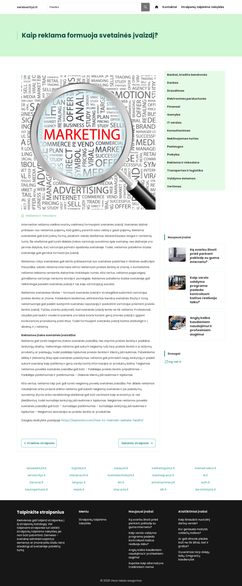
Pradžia (156, 7)
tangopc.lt (79, 482)
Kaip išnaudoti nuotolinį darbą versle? (194, 521)
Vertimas (174, 186)
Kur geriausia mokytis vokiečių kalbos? (193, 531)
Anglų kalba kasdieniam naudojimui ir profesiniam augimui (201, 326)
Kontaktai (169, 7)
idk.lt (163, 489)
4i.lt (205, 475)
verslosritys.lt (37, 475)
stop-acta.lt (120, 489)
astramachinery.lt (163, 482)
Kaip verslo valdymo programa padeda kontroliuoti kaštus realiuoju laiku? (203, 289)
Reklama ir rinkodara (183, 162)
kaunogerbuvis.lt (36, 489)
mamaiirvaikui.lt (205, 468)
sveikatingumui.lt (163, 468)
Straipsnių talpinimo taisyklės (202, 7)
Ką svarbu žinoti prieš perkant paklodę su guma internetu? (204, 255)
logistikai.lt (79, 468)
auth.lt (205, 482)
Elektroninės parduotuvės (186, 99)
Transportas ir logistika (185, 170)
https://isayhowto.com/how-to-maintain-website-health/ (102, 420)
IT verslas (174, 123)
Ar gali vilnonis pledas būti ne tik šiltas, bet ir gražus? (193, 542)
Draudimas (175, 91)
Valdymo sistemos (181, 178)
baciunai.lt (36, 482)
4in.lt (121, 482)
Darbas (172, 83)
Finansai (173, 107)
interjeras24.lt (78, 475)
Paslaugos (175, 147)
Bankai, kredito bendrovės (187, 75)
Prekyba (173, 154)
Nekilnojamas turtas (182, 139)
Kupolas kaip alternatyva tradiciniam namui (146, 565)
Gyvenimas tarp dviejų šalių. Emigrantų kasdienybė (193, 556)
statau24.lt (121, 468)
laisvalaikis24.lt (36, 468)
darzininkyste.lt (205, 489)
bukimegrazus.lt (163, 475)
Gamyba (173, 115)
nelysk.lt (78, 489)
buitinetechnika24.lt (121, 475)
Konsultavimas (178, 131)
